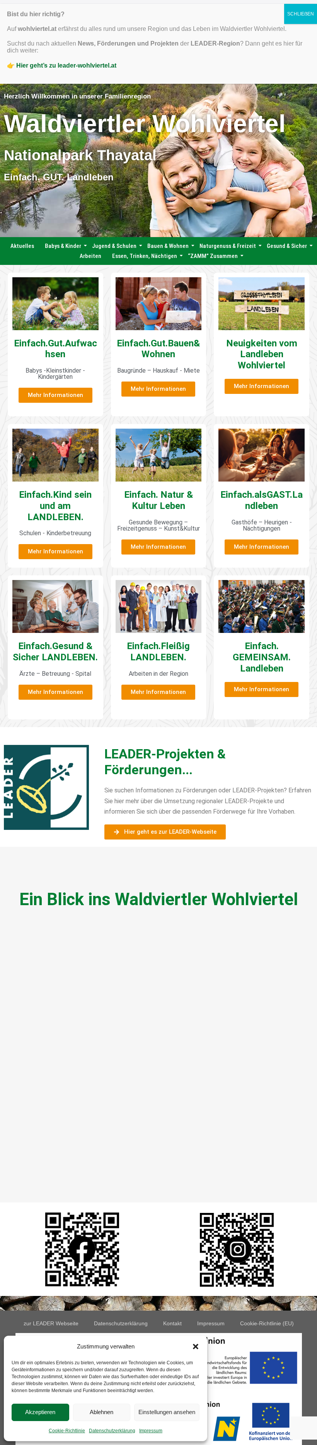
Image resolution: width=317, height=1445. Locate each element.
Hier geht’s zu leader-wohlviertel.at (66, 65)
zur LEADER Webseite (51, 1323)
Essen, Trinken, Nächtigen (144, 256)
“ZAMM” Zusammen (213, 256)
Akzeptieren (40, 1412)
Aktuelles (22, 246)
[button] (195, 1346)
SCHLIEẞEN (300, 14)
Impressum (150, 1430)
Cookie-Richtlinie (67, 1430)
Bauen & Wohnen (168, 246)
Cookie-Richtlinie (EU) (267, 1323)
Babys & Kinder (63, 246)
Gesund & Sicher (287, 246)
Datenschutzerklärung (112, 1430)
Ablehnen (101, 1412)
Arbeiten (90, 256)
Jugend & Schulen (114, 246)
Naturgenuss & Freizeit (227, 246)
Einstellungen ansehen (166, 1412)
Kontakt (172, 1323)
